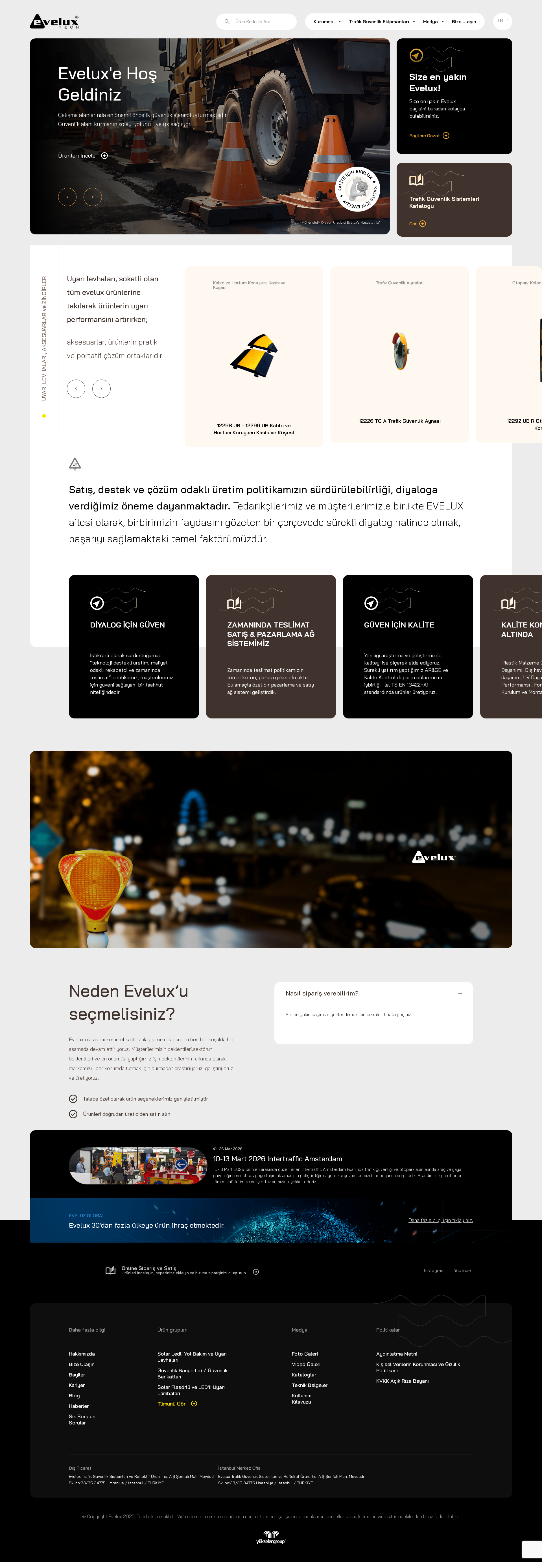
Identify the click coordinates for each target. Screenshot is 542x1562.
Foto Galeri (305, 1353)
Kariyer (77, 1385)
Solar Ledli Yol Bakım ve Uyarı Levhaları (192, 1356)
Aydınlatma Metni (396, 1353)
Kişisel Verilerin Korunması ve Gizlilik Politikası (418, 1367)
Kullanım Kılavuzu (301, 1398)
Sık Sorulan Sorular (82, 1419)
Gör (412, 223)
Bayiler (77, 1374)
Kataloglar (304, 1374)
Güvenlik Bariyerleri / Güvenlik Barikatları (193, 1373)
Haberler (79, 1406)
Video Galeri (306, 1364)
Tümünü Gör (171, 1403)
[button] (67, 197)
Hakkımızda (82, 1353)
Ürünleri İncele (76, 155)
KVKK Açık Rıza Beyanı (402, 1381)
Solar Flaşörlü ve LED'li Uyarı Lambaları (191, 1390)
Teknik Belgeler (309, 1385)
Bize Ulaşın (464, 21)
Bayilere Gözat (424, 135)
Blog (74, 1395)
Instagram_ (435, 1270)
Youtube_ (463, 1270)
